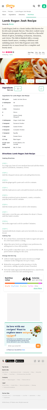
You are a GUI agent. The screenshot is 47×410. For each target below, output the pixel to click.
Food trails (12, 374)
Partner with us (26, 379)
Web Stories (5, 372)
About (3, 379)
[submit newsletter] (38, 346)
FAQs (18, 379)
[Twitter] (39, 361)
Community (26, 372)
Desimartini (32, 395)
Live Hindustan (16, 395)
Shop (32, 372)
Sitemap (34, 385)
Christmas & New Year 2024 (24, 374)
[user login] (44, 6)
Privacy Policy (5, 385)
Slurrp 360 (38, 372)
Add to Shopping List (41, 88)
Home (4, 11)
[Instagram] (42, 361)
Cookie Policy (14, 385)
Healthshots (7, 397)
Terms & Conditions (24, 385)
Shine (39, 395)
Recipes (10, 11)
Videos (5, 374)
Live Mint (25, 395)
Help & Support (11, 379)
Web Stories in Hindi (16, 372)
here (23, 350)
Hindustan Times (6, 395)
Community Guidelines (9, 387)
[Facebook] (35, 361)
